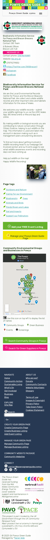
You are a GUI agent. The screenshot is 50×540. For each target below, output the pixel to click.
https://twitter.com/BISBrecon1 (21, 67)
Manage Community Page (16, 444)
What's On (9, 387)
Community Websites (14, 456)
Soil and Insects (13, 211)
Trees (25, 198)
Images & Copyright (35, 400)
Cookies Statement (35, 410)
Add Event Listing (13, 434)
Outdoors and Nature (16, 190)
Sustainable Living (13, 384)
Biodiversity (12, 198)
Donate (29, 381)
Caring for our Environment (19, 194)
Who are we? (32, 378)
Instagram (11, 71)
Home (7, 378)
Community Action (13, 381)
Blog (6, 397)
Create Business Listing (15, 431)
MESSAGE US (13, 52)
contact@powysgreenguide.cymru (25, 467)
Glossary (30, 391)
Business (8, 394)
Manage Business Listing (16, 447)
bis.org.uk (16, 59)
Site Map (8, 405)
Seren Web (19, 538)
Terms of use (32, 397)
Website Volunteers (35, 387)
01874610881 (24, 55)
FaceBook (11, 75)
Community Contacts (36, 384)
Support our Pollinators (17, 216)
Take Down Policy (34, 407)
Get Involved (10, 391)
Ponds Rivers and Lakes (17, 207)
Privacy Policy (32, 404)
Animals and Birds (14, 203)
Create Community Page (16, 427)
